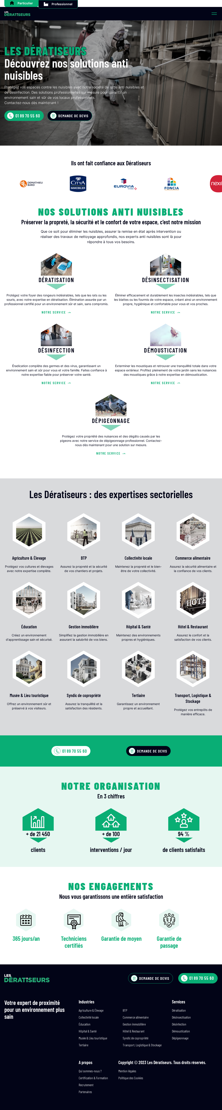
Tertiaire (83, 1045)
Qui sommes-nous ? (90, 1071)
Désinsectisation (181, 1017)
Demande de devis (73, 115)
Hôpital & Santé (87, 1031)
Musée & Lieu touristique (93, 1038)
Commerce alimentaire (136, 1017)
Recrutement (86, 1085)
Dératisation (179, 1010)
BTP (125, 1010)
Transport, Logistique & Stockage (142, 1045)
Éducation (84, 1024)
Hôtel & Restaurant (133, 1031)
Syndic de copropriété (135, 1038)
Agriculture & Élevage (91, 1010)
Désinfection (179, 1024)
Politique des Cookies (130, 1078)
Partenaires (85, 1092)
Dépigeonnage (180, 1038)
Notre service (54, 312)
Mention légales (127, 1071)
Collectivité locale (89, 1017)
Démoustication (181, 1031)
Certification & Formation (93, 1078)
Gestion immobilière (134, 1024)
